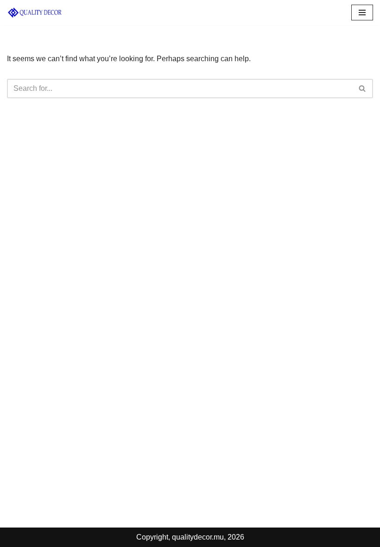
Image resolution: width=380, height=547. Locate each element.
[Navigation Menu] (362, 12)
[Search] (362, 88)
